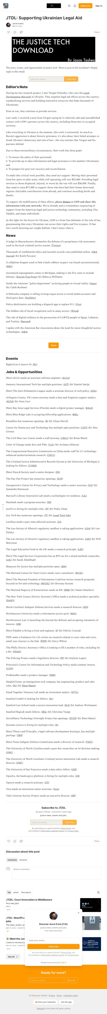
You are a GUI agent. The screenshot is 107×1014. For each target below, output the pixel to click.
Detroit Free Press (27, 277)
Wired (74, 311)
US (77, 776)
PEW (43, 641)
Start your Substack (47, 1002)
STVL (75, 692)
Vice (78, 304)
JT (46, 515)
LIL (84, 496)
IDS (85, 607)
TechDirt (30, 298)
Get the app (66, 1002)
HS (49, 502)
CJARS (32, 466)
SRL (44, 712)
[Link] (2, 87)
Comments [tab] (12, 860)
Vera (56, 789)
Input (93, 283)
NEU (73, 614)
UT (47, 783)
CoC (51, 445)
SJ (57, 725)
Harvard (25, 321)
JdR (18, 624)
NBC (9, 266)
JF (47, 509)
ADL (93, 391)
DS (57, 472)
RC (35, 364)
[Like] (8, 32)
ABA (24, 332)
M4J (63, 566)
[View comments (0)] (14, 32)
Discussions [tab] (26, 892)
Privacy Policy (73, 955)
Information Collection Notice (52, 955)
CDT (84, 428)
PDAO (16, 652)
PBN (52, 675)
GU (90, 485)
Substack (40, 1008)
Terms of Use (66, 952)
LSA (87, 528)
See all (11, 956)
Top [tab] (9, 892)
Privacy (52, 995)
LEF (80, 549)
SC (14, 686)
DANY (10, 600)
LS (59, 522)
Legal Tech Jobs (61, 515)
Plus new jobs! (12, 903)
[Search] (69, 5)
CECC (51, 455)
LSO (87, 539)
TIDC (89, 742)
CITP (10, 669)
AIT (66, 384)
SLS (67, 705)
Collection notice (70, 995)
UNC (9, 752)
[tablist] (17, 860)
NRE (67, 590)
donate (66, 202)
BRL (75, 414)
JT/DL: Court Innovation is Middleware (29, 899)
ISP (73, 796)
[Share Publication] (75, 5)
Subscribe (85, 5)
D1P (60, 479)
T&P (19, 735)
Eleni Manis (28, 686)
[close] (78, 913)
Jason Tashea (17, 24)
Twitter (56, 245)
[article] (53, 905)
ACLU (65, 378)
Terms (59, 995)
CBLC (64, 438)
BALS (89, 408)
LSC (9, 560)
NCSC (79, 573)
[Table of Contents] (3, 507)
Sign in (99, 5)
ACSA (10, 401)
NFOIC (45, 583)
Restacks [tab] (23, 860)
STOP (73, 718)
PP (62, 658)
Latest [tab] (16, 892)
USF (74, 769)
